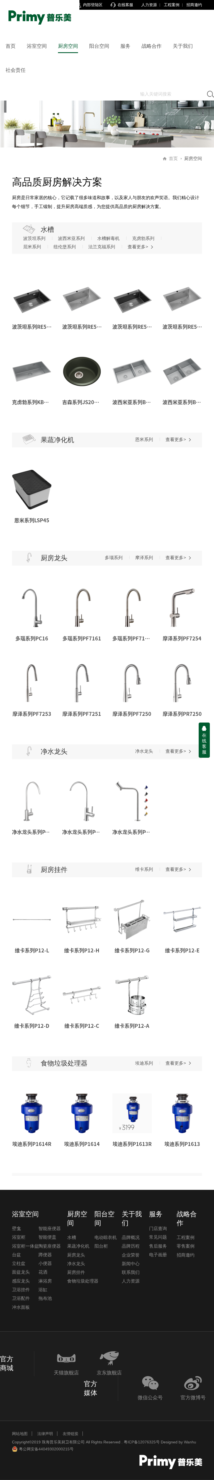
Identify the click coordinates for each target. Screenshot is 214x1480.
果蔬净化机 (78, 1246)
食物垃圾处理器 (82, 1281)
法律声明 (45, 1433)
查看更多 (138, 246)
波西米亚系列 (71, 238)
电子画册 (158, 1254)
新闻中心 (131, 1263)
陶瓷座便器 (49, 1246)
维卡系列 (144, 869)
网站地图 (20, 1433)
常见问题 (158, 1237)
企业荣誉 (131, 1255)
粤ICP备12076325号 (142, 1442)
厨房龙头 (76, 1255)
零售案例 (185, 1246)
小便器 (45, 1263)
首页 (173, 158)
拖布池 (45, 1298)
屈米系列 (32, 246)
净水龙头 (144, 751)
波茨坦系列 (34, 238)
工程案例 (171, 5)
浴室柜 (18, 1237)
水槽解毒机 (108, 238)
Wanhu (190, 1442)
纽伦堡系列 (65, 246)
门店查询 (158, 1228)
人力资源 (149, 5)
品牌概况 (131, 1237)
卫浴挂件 (21, 1289)
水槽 (71, 1237)
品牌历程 (131, 1246)
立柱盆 (18, 1263)
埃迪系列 (144, 1063)
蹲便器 (45, 1254)
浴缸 (42, 1289)
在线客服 (204, 743)
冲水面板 (21, 1307)
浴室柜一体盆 (25, 1246)
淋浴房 (45, 1281)
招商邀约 (194, 5)
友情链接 (70, 1433)
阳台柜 (101, 1246)
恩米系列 (144, 439)
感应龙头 (21, 1281)
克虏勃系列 (143, 238)
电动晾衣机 (105, 1237)
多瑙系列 (114, 557)
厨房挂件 (76, 1272)
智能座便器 (49, 1228)
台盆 (16, 1254)
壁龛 (16, 1228)
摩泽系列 (144, 557)
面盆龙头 (21, 1272)
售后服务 (158, 1246)
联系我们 (131, 1272)
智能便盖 (47, 1237)
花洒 (42, 1272)
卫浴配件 (21, 1298)
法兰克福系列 (101, 246)
